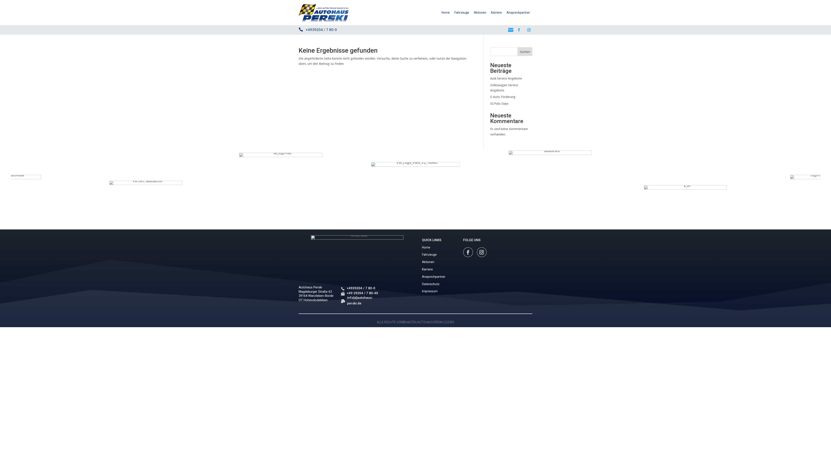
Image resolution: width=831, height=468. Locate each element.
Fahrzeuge (461, 12)
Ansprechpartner (518, 12)
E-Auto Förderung (502, 97)
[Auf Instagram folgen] (528, 29)
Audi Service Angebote (506, 78)
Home (445, 12)
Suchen (525, 52)
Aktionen (480, 12)
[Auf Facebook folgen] (518, 29)
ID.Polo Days (499, 103)
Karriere (496, 12)
